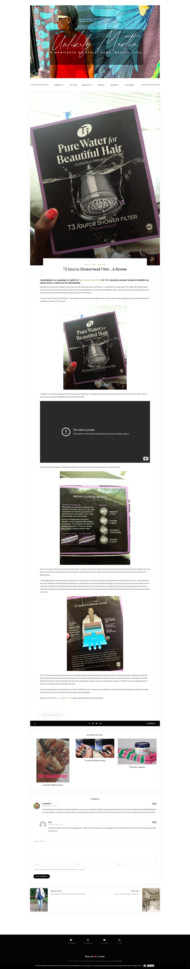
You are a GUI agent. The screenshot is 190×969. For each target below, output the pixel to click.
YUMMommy (46, 804)
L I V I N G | (129, 85)
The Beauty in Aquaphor (137, 767)
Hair (94, 264)
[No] (187, 966)
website (59, 698)
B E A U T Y (86, 85)
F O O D (101, 85)
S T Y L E (73, 85)
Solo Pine (119, 961)
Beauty (88, 264)
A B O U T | (58, 85)
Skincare (102, 264)
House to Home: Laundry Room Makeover (127, 894)
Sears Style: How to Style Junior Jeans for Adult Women (68, 894)
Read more (150, 965)
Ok (145, 965)
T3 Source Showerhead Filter (51, 715)
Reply (154, 803)
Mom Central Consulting (90, 280)
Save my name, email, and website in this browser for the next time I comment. (61, 869)
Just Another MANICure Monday (53, 785)
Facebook (68, 698)
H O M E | (114, 85)
